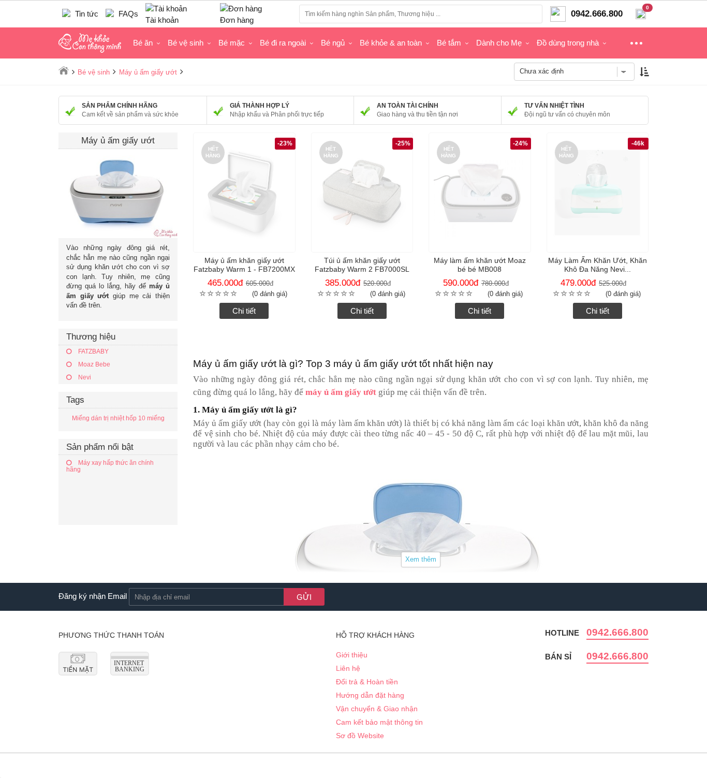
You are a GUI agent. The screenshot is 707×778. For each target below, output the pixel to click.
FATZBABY (93, 351)
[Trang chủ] (63, 70)
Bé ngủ (333, 42)
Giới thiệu (351, 655)
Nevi (84, 377)
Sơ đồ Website (360, 735)
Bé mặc (231, 42)
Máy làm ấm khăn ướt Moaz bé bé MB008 (480, 264)
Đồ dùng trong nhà (568, 42)
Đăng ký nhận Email (92, 596)
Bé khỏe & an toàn (391, 42)
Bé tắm (449, 42)
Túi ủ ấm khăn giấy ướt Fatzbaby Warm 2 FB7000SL (362, 264)
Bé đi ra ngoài (283, 42)
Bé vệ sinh (185, 42)
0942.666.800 (617, 632)
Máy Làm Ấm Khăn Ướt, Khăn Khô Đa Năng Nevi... (597, 264)
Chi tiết (244, 310)
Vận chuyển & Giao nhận (377, 708)
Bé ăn (143, 42)
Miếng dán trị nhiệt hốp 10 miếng (118, 418)
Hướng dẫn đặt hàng (370, 695)
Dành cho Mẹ (499, 42)
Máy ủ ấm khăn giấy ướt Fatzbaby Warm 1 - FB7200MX (244, 264)
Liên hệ (348, 668)
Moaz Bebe (93, 364)
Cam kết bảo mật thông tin (379, 722)
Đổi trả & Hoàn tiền (367, 682)
